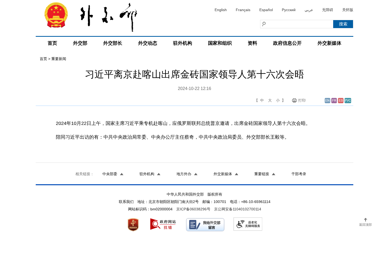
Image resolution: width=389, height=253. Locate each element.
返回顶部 (365, 225)
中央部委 (109, 174)
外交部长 (112, 43)
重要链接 (261, 174)
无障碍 (327, 10)
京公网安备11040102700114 (237, 209)
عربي (309, 10)
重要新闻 (58, 59)
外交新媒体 (329, 43)
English (221, 10)
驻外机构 (182, 43)
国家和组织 (220, 43)
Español (266, 10)
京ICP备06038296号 (193, 209)
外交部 (80, 43)
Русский (289, 10)
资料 (252, 43)
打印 (302, 100)
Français (243, 10)
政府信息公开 (287, 43)
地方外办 (184, 174)
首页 (52, 43)
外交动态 (147, 43)
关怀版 (347, 10)
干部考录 (298, 174)
